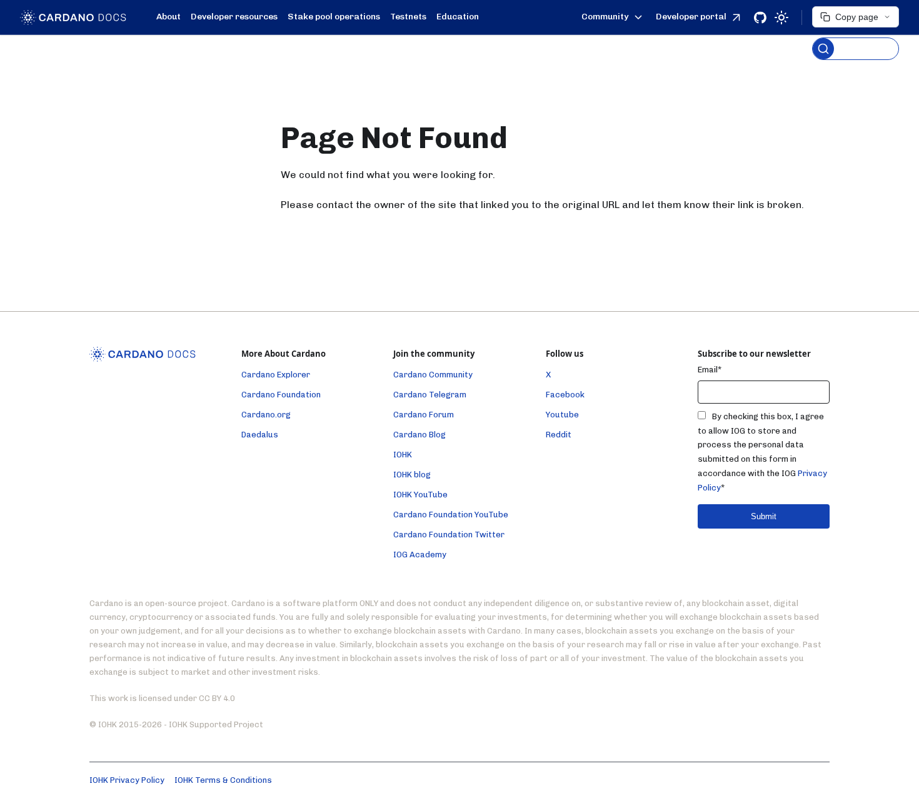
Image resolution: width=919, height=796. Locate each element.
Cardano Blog (419, 434)
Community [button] (604, 16)
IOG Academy (419, 554)
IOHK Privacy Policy (126, 780)
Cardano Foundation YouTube (450, 514)
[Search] (855, 48)
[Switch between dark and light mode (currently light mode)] (781, 17)
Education (457, 16)
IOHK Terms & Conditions (223, 780)
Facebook (565, 394)
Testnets (408, 16)
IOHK (402, 454)
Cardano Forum (423, 414)
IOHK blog (412, 474)
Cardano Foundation (281, 394)
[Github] (760, 17)
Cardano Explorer (275, 374)
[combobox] (855, 33)
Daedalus (259, 434)
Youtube (562, 414)
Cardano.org (266, 414)
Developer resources (234, 16)
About (168, 16)
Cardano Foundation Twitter (449, 534)
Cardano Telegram (429, 394)
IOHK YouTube (420, 494)
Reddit (558, 434)
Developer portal (691, 16)
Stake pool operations (334, 16)
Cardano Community (433, 374)
